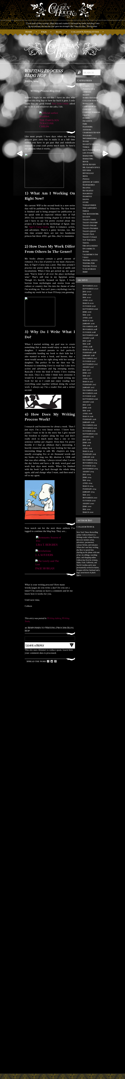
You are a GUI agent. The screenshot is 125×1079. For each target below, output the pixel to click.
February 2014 (89, 489)
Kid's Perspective (91, 150)
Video (85, 257)
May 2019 (86, 314)
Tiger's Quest (89, 231)
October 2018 (89, 332)
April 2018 (87, 346)
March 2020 (88, 303)
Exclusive (87, 121)
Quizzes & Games (91, 182)
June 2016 (87, 407)
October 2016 (89, 396)
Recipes (86, 187)
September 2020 (90, 288)
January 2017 (88, 387)
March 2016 (88, 416)
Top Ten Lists (89, 240)
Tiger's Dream (89, 225)
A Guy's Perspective (89, 87)
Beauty (86, 94)
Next (105, 153)
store (86, 202)
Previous (20, 153)
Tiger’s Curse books (38, 227)
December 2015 (90, 425)
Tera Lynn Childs (60, 103)
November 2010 (90, 497)
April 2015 (87, 448)
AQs (44, 31)
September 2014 (90, 468)
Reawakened (89, 184)
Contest (87, 109)
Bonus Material (90, 97)
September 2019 (90, 309)
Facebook (48, 661)
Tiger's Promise (90, 228)
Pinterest (55, 661)
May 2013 (86, 494)
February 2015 (89, 454)
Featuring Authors (88, 128)
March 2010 (88, 512)
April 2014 (87, 483)
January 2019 (89, 323)
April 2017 (87, 378)
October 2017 (89, 361)
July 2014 (87, 474)
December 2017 (90, 358)
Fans (85, 124)
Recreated (88, 190)
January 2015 (88, 457)
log (59, 31)
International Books (90, 139)
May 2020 (87, 297)
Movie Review (89, 164)
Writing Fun (89, 263)
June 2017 (87, 373)
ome (28, 31)
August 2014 (88, 471)
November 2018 (90, 329)
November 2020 (90, 285)
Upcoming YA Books (89, 250)
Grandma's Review (91, 132)
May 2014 (86, 480)
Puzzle (86, 179)
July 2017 (87, 370)
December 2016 (90, 390)
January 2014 (89, 492)
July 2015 (86, 439)
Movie (85, 161)
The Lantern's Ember (90, 209)
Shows (86, 199)
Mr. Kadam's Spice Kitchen (91, 168)
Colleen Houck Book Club (90, 102)
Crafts (86, 115)
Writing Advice (54, 618)
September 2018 (90, 335)
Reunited (87, 196)
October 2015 (89, 431)
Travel (86, 243)
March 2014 (88, 486)
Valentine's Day (90, 254)
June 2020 (87, 294)
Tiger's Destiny (90, 222)
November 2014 (90, 463)
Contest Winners (91, 112)
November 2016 (90, 393)
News (85, 176)
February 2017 (89, 384)
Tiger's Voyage (90, 237)
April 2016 (87, 413)
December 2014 (90, 460)
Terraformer (89, 205)
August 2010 (88, 503)
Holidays (87, 135)
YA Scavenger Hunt (89, 270)
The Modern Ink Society (90, 215)
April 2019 (87, 317)
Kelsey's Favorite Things (91, 145)
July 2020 (87, 291)
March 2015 (88, 451)
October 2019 (89, 306)
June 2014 (87, 477)
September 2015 (90, 433)
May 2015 (86, 445)
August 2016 (88, 402)
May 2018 (86, 344)
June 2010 (87, 506)
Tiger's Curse (89, 219)
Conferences (89, 106)
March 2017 (88, 381)
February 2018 (89, 352)
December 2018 (90, 326)
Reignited (88, 193)
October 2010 (89, 500)
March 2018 (88, 349)
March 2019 (88, 320)
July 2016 (87, 404)
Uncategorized (90, 245)
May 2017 (86, 375)
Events (86, 118)
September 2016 (90, 399)
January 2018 (89, 355)
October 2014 (89, 465)
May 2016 (86, 410)
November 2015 (90, 428)
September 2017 (90, 364)
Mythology (88, 173)
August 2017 (88, 367)
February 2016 (89, 419)
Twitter (52, 661)
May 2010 (87, 509)
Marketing (88, 155)
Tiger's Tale (88, 234)
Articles (87, 92)
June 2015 (87, 442)
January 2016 (89, 422)
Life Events (88, 153)
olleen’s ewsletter (85, 31)
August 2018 (88, 338)
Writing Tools (90, 266)
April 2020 (88, 300)
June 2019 (87, 312)
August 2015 (88, 436)
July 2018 (87, 341)
